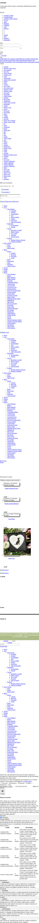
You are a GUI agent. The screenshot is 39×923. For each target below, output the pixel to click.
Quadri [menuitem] (13, 662)
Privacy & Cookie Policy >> (8, 598)
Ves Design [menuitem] (10, 768)
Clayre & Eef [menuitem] (11, 729)
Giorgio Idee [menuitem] (11, 737)
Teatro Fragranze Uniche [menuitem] (14, 763)
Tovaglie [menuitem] (13, 679)
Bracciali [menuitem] (13, 698)
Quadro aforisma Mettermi (12, 503)
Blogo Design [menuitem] (11, 723)
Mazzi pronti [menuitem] (11, 692)
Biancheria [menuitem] (10, 667)
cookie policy (28, 781)
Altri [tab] (1, 917)
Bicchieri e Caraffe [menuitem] (16, 674)
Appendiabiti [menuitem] (14, 657)
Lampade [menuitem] (13, 654)
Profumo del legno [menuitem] (12, 752)
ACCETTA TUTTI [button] (21, 786)
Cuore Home (11, 519)
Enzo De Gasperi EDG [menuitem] (14, 734)
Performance (12, 783)
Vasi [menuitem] (12, 659)
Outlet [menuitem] (5, 714)
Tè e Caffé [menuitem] (14, 677)
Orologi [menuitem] (13, 656)
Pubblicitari (3, 785)
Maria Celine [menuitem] (11, 740)
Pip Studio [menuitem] (10, 749)
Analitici (28, 783)
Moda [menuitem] (5, 693)
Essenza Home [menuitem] (11, 736)
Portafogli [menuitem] (10, 708)
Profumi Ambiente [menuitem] (16, 685)
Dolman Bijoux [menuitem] (11, 732)
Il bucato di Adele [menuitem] (12, 739)
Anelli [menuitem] (12, 701)
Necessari (4, 783)
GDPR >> (3, 594)
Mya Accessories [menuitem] (12, 747)
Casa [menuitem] (5, 651)
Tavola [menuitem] (9, 672)
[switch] (1, 882)
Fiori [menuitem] (8, 688)
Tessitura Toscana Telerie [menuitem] (14, 765)
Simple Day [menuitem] (10, 755)
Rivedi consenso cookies (7, 601)
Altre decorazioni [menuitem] (16, 666)
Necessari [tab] (3, 815)
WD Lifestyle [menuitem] (11, 771)
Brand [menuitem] (5, 716)
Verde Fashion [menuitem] (11, 767)
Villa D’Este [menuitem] (10, 770)
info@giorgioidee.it (9, 591)
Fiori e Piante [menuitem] (7, 687)
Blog (1, 631)
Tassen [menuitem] (9, 762)
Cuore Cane (11, 558)
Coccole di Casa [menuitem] (12, 731)
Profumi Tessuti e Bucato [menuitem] (18, 683)
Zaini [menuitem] (8, 706)
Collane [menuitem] (13, 696)
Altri (9, 785)
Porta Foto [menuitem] (14, 664)
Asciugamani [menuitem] (14, 669)
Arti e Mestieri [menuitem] (11, 718)
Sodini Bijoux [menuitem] (11, 757)
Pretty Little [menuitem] (10, 750)
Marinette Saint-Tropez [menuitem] (13, 742)
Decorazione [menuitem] (11, 652)
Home (2, 462)
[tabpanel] (19, 850)
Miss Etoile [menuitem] (10, 745)
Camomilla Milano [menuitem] (12, 726)
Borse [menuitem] (9, 703)
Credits (25, 636)
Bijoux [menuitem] (9, 695)
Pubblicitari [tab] (3, 907)
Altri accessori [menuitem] (15, 680)
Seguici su (3, 622)
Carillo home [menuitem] (11, 727)
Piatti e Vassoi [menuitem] (15, 675)
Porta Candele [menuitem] (15, 661)
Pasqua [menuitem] (6, 713)
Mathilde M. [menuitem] (10, 744)
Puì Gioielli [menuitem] (10, 754)
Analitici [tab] (2, 897)
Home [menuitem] (5, 649)
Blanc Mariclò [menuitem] (11, 721)
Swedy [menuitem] (9, 760)
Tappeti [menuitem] (13, 670)
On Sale (4, 55)
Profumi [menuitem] (9, 682)
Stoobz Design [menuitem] (11, 758)
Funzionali (21, 783)
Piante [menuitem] (9, 690)
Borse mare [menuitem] (10, 705)
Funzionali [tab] (3, 889)
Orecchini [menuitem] (14, 700)
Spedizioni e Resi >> (6, 604)
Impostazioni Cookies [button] (6, 786)
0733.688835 (19, 635)
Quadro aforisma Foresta (11, 488)
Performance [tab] (3, 880)
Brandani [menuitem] (10, 724)
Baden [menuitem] (9, 719)
